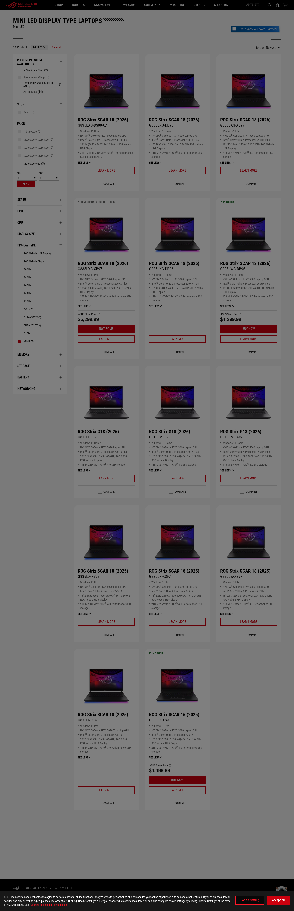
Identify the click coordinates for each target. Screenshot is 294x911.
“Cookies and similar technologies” (48, 904)
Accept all (278, 900)
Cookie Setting (249, 900)
